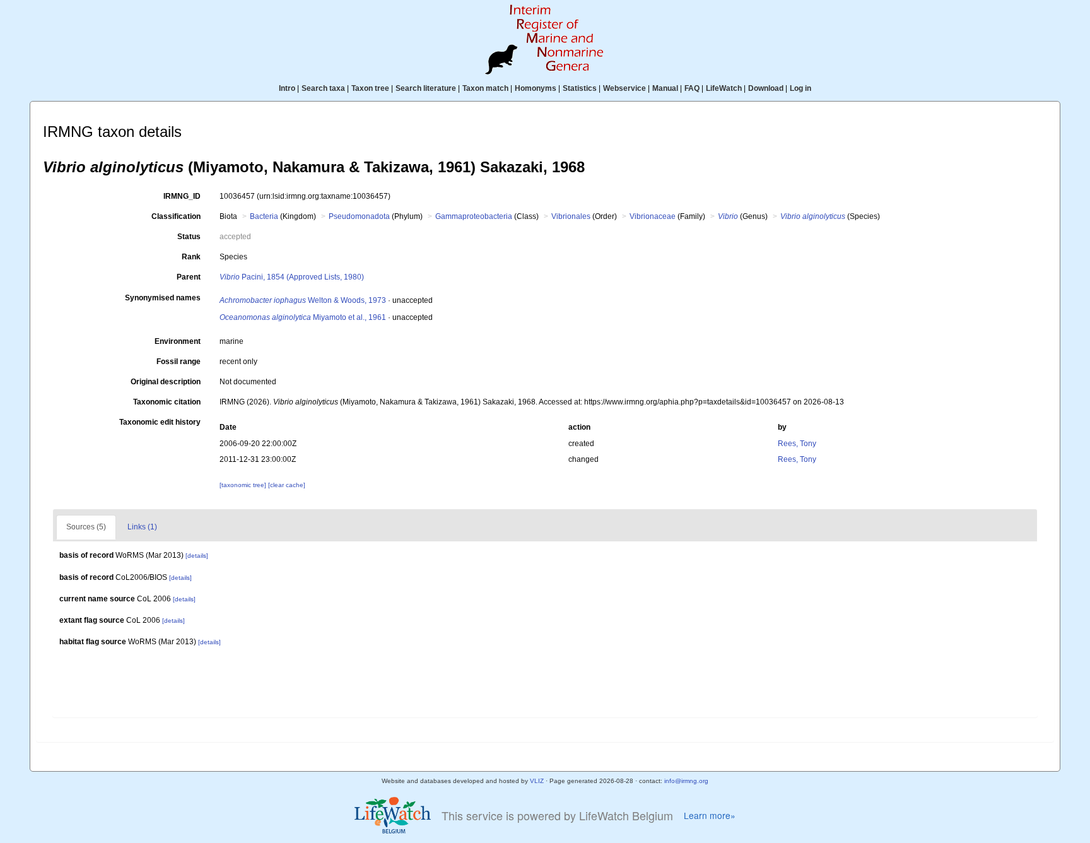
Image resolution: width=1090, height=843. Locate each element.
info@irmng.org (686, 780)
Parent (189, 277)
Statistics (580, 88)
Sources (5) (86, 526)
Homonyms (535, 88)
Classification (176, 216)
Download (765, 88)
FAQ (692, 88)
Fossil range (178, 361)
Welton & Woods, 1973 (303, 300)
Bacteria (264, 216)
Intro (287, 88)
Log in (800, 88)
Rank (191, 256)
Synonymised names (163, 297)
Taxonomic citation (167, 402)
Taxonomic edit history (160, 422)
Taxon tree (370, 88)
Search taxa (323, 88)
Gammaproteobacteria (473, 216)
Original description (166, 381)
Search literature (426, 88)
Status (189, 236)
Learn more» (709, 816)
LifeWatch (724, 88)
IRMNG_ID (182, 196)
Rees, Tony (797, 443)
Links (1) (142, 526)
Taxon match (485, 88)
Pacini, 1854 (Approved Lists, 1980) (292, 277)
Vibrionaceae (653, 216)
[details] (196, 555)
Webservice (624, 88)
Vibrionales (570, 216)
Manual (665, 88)
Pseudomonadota (359, 216)
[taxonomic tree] (244, 484)
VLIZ (537, 780)
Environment (178, 341)
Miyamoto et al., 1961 (303, 317)
